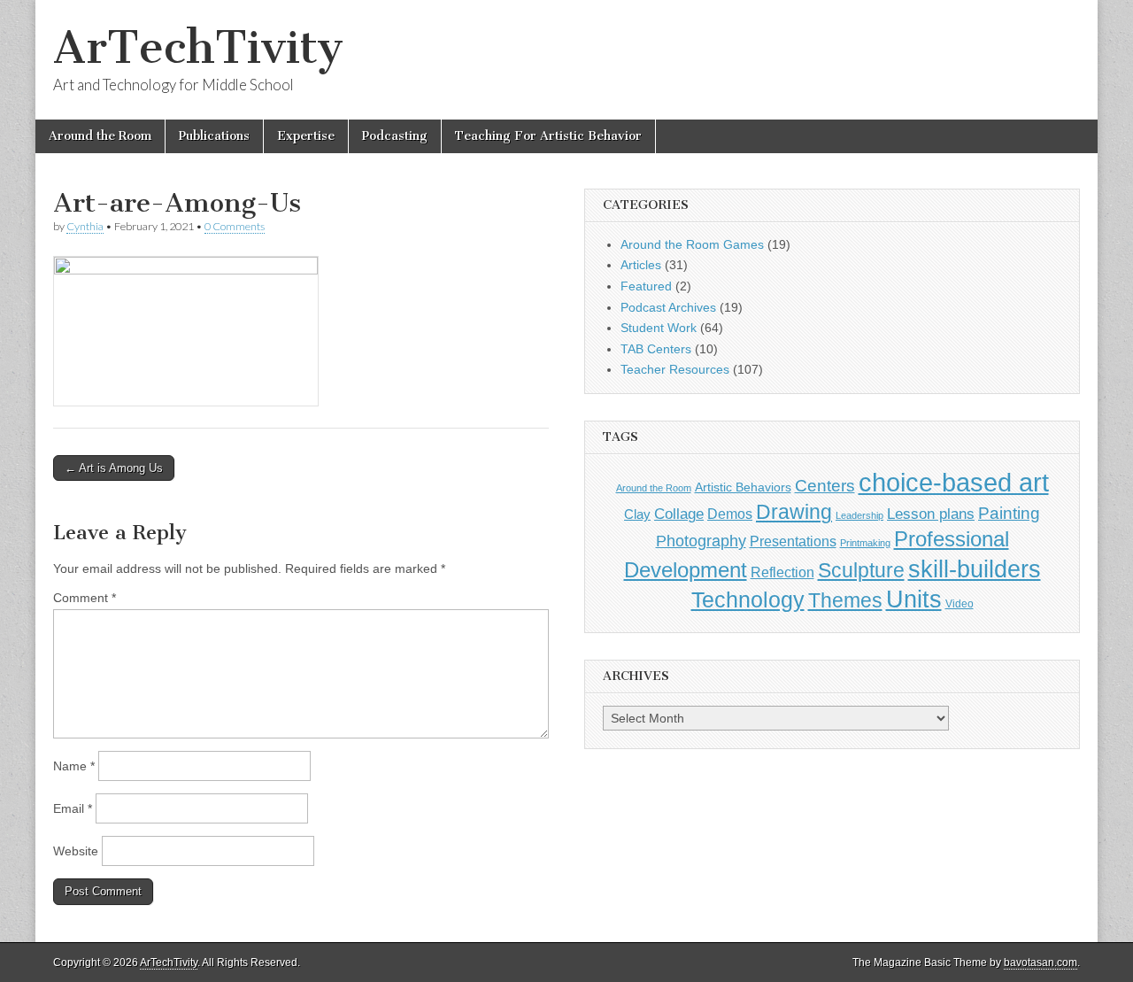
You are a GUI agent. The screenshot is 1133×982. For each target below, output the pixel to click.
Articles (640, 265)
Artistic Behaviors (743, 487)
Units (914, 599)
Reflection (782, 572)
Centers (825, 485)
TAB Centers (655, 349)
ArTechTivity (198, 47)
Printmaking (865, 542)
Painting (1009, 513)
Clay (637, 514)
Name (74, 766)
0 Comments (234, 226)
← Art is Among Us (114, 468)
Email (72, 808)
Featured (646, 286)
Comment (84, 598)
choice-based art (954, 482)
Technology (748, 600)
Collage (679, 514)
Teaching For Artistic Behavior (548, 135)
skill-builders (974, 569)
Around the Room (100, 135)
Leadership (859, 515)
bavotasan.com (1040, 962)
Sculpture (861, 570)
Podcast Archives (668, 307)
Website (75, 851)
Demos (729, 514)
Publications (214, 135)
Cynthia (85, 226)
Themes (845, 601)
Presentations (793, 541)
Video (959, 604)
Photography (701, 540)
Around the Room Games (692, 244)
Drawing (794, 512)
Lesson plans (931, 514)
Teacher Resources (674, 369)
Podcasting (395, 135)
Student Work (658, 328)
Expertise (306, 135)
